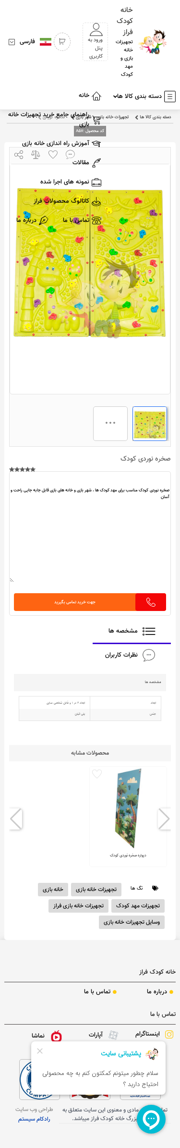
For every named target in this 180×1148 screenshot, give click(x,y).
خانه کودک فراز (157, 972)
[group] (128, 816)
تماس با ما (162, 1014)
